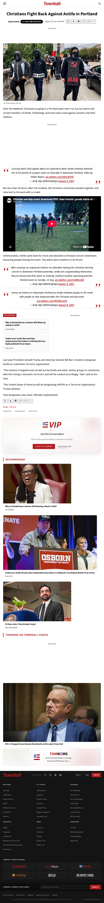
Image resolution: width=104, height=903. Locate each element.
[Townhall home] (12, 775)
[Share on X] (68, 22)
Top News (6, 790)
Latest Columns (8, 799)
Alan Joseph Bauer (76, 808)
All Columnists (75, 816)
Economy (40, 803)
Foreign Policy (41, 808)
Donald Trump (42, 799)
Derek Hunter (74, 795)
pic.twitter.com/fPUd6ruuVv (52, 300)
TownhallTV (7, 812)
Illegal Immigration (43, 812)
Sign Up (95, 887)
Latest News (7, 795)
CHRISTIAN (7, 411)
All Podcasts (7, 849)
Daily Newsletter (75, 836)
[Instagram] (50, 775)
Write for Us (41, 845)
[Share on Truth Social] (73, 22)
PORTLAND (33, 411)
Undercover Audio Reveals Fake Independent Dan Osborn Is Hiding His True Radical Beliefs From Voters (50, 572)
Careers (39, 836)
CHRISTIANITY (20, 411)
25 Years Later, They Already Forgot (20, 624)
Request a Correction (42, 895)
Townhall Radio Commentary (13, 845)
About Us (40, 828)
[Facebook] (55, 775)
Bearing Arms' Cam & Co (11, 841)
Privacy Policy (20, 895)
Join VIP (96, 775)
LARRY (5, 828)
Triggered (6, 832)
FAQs (87, 775)
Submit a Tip (41, 841)
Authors (5, 816)
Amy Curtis (9, 576)
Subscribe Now (64, 446)
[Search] (99, 3)
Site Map (54, 895)
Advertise (40, 832)
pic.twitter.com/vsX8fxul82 (69, 279)
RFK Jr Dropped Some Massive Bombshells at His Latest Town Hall (34, 744)
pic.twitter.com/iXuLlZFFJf (60, 176)
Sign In (78, 775)
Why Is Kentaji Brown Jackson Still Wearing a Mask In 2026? (31, 506)
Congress (40, 795)
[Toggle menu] (4, 3)
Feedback (30, 895)
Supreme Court (42, 816)
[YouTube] (60, 775)
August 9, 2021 (66, 181)
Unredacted (7, 836)
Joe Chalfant (9, 510)
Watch (5, 803)
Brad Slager (74, 803)
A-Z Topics (41, 785)
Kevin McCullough (11, 627)
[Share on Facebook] (79, 22)
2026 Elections (41, 790)
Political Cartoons (9, 808)
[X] (45, 775)
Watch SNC (74, 841)
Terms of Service (8, 895)
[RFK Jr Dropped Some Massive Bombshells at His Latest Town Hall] (52, 712)
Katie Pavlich (13, 21)
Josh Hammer (75, 812)
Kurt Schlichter (75, 790)
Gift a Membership (76, 832)
